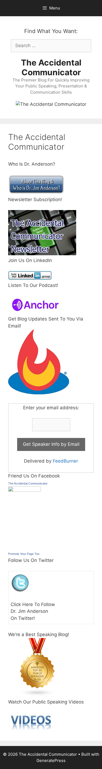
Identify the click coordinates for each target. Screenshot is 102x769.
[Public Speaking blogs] (37, 695)
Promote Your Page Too (23, 553)
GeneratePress (51, 760)
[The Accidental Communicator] (24, 490)
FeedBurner (65, 461)
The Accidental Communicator (51, 67)
